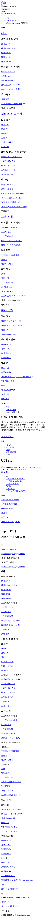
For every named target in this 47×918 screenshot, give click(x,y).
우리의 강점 (6, 353)
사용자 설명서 (7, 264)
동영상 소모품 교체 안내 (11, 795)
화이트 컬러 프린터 (9, 48)
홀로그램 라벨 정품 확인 (11, 89)
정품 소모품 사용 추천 (10, 85)
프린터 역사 (6, 358)
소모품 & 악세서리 (9, 227)
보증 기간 (10, 489)
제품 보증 (5, 278)
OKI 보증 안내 (7, 283)
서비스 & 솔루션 (11, 113)
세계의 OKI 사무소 (9, 818)
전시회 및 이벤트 (8, 867)
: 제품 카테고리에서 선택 (14, 469)
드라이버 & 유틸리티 (10, 255)
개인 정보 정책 (7, 437)
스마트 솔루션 (7, 174)
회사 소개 (7, 310)
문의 (8, 18)
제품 (4, 33)
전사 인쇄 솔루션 (8, 189)
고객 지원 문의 (7, 291)
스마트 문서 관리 (8, 170)
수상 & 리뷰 (6, 372)
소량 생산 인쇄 (7, 138)
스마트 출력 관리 (8, 161)
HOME (9, 445)
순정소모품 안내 (8, 733)
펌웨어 (4, 260)
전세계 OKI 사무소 (9, 334)
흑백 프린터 (6, 53)
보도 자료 (5, 368)
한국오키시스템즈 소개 (11, 321)
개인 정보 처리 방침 (9, 889)
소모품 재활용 (7, 80)
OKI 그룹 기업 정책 (9, 827)
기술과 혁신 (6, 349)
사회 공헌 (5, 330)
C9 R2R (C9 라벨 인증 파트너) (14, 207)
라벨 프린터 (6, 62)
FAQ (3, 274)
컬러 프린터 (6, 44)
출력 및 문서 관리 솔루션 (11, 157)
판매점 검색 (11, 20)
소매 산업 (5, 147)
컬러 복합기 (6, 57)
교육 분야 (5, 129)
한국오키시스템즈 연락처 (12, 326)
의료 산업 (5, 133)
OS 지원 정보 (6, 287)
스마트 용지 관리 (8, 166)
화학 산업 (5, 125)
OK (2, 441)
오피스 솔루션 (7, 142)
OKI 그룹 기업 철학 (9, 831)
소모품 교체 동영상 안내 (11, 296)
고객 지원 (7, 216)
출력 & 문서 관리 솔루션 (11, 679)
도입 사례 (5, 185)
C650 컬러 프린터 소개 (10, 202)
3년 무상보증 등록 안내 (11, 782)
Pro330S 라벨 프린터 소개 (12, 198)
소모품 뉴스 (6, 76)
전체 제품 (5, 99)
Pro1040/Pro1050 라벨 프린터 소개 (15, 193)
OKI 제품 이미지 (8, 381)
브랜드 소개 (6, 344)
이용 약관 (5, 884)
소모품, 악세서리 (8, 72)
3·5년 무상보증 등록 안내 (11, 104)
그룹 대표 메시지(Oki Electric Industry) (17, 377)
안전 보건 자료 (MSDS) (10, 245)
